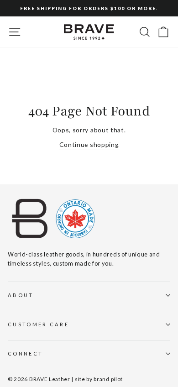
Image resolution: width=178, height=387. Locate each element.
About (21, 295)
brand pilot (108, 379)
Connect (25, 353)
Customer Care (38, 324)
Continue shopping (89, 144)
